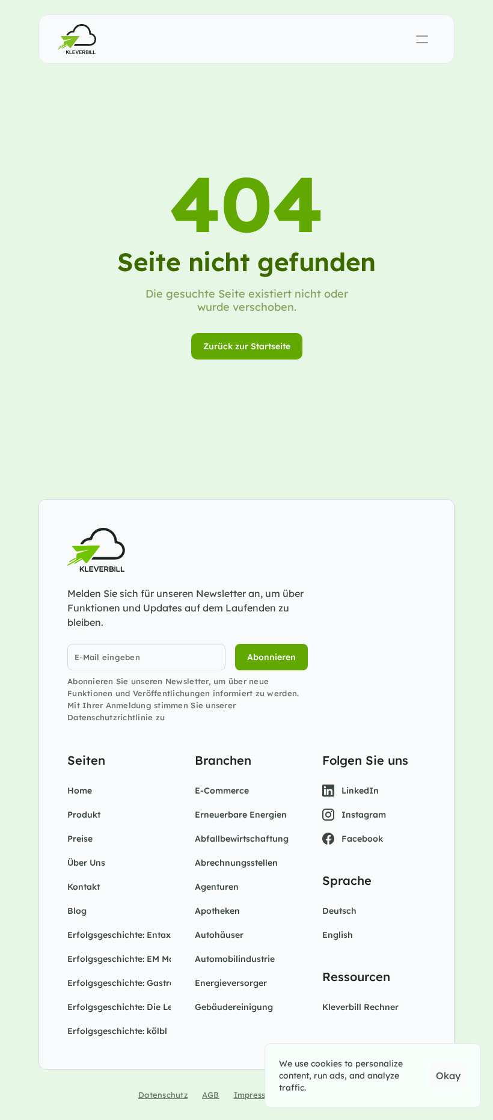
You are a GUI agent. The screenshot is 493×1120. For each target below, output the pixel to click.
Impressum (256, 1095)
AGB (210, 1095)
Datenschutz (163, 1095)
